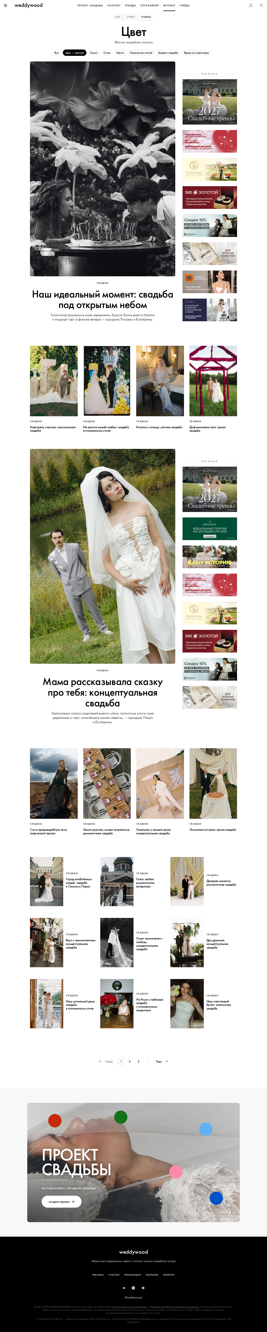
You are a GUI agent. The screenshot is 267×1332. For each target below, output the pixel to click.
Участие (114, 1275)
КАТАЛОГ (114, 5)
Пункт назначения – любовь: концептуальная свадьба (149, 943)
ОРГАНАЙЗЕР (149, 5)
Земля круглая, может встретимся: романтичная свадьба (106, 831)
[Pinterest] (143, 1288)
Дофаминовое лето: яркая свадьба (207, 429)
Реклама (98, 1275)
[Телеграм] (124, 1288)
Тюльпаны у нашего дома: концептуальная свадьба (153, 831)
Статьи (131, 17)
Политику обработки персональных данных (174, 1307)
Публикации (132, 1275)
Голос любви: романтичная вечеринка (145, 882)
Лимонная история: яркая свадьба (212, 830)
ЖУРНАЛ (169, 5)
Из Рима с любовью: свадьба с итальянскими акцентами (150, 1005)
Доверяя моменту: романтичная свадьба (221, 883)
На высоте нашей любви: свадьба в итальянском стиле (106, 429)
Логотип (169, 1275)
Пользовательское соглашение (129, 1307)
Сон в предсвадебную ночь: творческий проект (48, 831)
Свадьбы (146, 17)
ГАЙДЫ (185, 5)
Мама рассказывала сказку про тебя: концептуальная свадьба (103, 692)
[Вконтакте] (133, 1288)
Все (118, 17)
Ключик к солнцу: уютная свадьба (159, 427)
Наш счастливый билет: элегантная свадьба (219, 1005)
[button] (261, 5)
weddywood (133, 1251)
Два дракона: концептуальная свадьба (217, 943)
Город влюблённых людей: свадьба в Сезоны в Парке (79, 882)
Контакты (152, 1275)
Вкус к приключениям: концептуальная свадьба (81, 943)
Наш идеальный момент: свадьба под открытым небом (102, 299)
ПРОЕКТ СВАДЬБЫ (90, 5)
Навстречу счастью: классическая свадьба (53, 429)
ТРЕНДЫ (130, 5)
